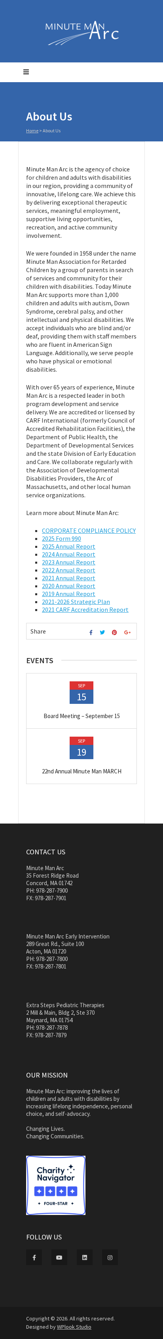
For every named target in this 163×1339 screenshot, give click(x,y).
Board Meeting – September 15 (82, 716)
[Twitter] (103, 632)
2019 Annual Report (68, 594)
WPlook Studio (74, 1326)
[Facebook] (92, 632)
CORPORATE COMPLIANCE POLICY (89, 530)
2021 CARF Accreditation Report (85, 609)
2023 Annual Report (68, 562)
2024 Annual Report (68, 554)
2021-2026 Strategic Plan (76, 602)
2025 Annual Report (68, 546)
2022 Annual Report (68, 570)
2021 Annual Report (68, 578)
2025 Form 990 (61, 538)
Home (32, 131)
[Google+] (128, 632)
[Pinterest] (115, 632)
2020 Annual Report (68, 586)
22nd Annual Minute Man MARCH (81, 771)
